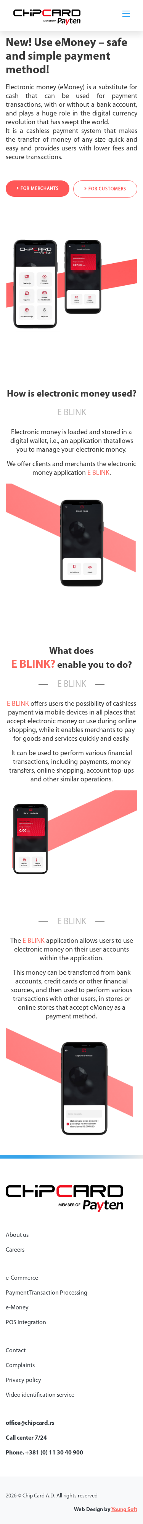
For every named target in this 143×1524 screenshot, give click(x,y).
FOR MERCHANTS (39, 189)
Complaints (20, 1366)
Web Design (88, 1510)
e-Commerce (22, 1278)
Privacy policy (23, 1380)
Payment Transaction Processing (46, 1293)
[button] (127, 13)
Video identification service (40, 1395)
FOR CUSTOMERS (106, 189)
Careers (15, 1250)
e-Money (17, 1308)
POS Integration (26, 1323)
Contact (16, 1351)
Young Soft (124, 1510)
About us (17, 1235)
